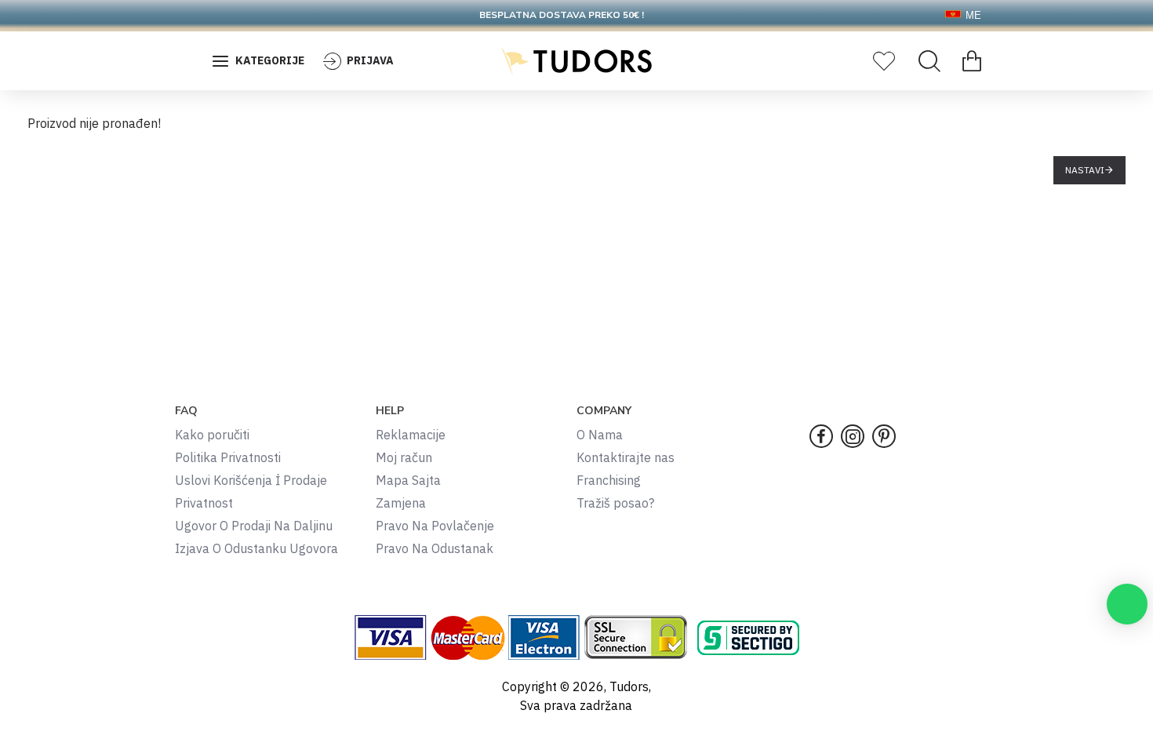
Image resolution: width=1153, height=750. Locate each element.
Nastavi (1084, 170)
